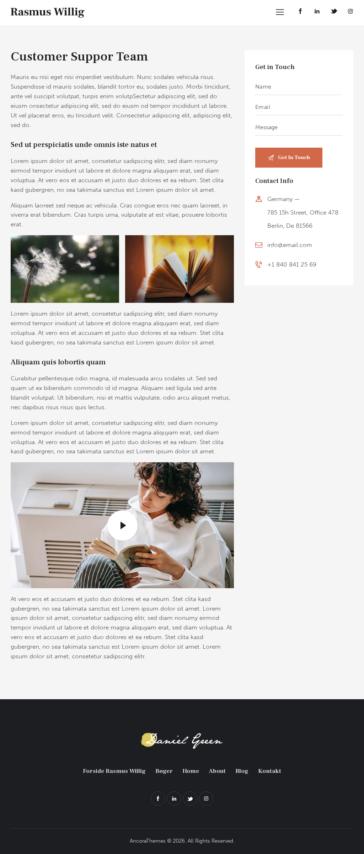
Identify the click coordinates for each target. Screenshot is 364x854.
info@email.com (289, 244)
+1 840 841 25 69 (291, 264)
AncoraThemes (148, 841)
